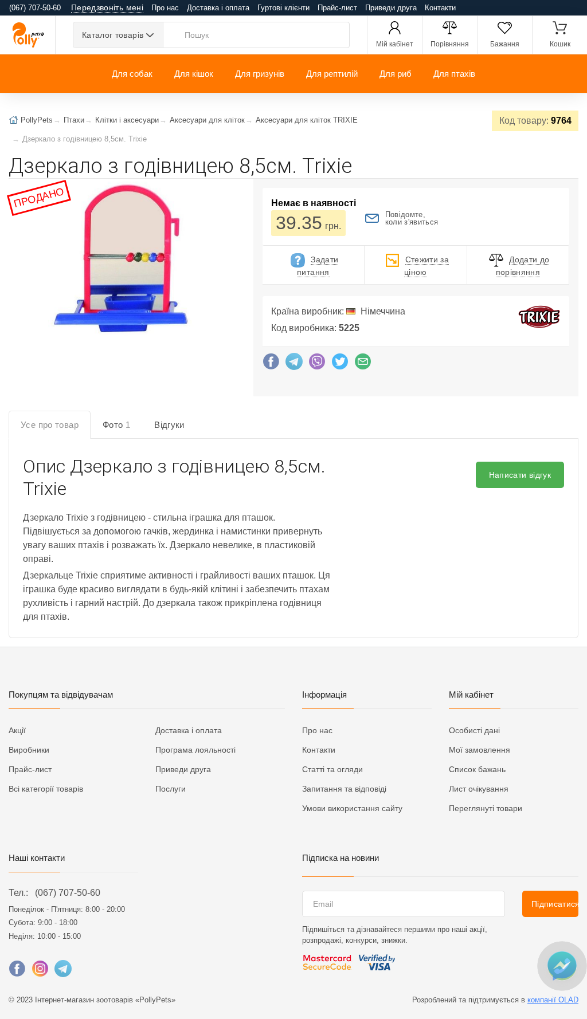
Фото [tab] (116, 425)
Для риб (395, 73)
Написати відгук (520, 474)
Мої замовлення (479, 749)
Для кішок (193, 73)
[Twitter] (340, 364)
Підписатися (554, 903)
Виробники (29, 749)
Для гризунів (259, 73)
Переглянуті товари (485, 808)
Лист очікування (478, 788)
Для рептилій (332, 73)
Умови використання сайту (352, 808)
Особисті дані (474, 730)
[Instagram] (40, 971)
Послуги (170, 788)
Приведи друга (391, 7)
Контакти (440, 7)
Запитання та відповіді (344, 788)
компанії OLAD (552, 1000)
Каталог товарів (112, 35)
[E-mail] (362, 364)
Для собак (132, 73)
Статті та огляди (332, 769)
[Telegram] (294, 364)
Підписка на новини (340, 858)
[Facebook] (271, 364)
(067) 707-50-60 (67, 893)
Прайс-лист (337, 7)
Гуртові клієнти (283, 7)
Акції (17, 730)
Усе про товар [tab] (50, 425)
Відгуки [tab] (169, 425)
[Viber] (317, 364)
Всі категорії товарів (46, 788)
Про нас (165, 7)
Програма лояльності (195, 749)
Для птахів (454, 73)
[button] (121, 260)
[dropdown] (561, 966)
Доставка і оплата (218, 7)
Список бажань (477, 769)
